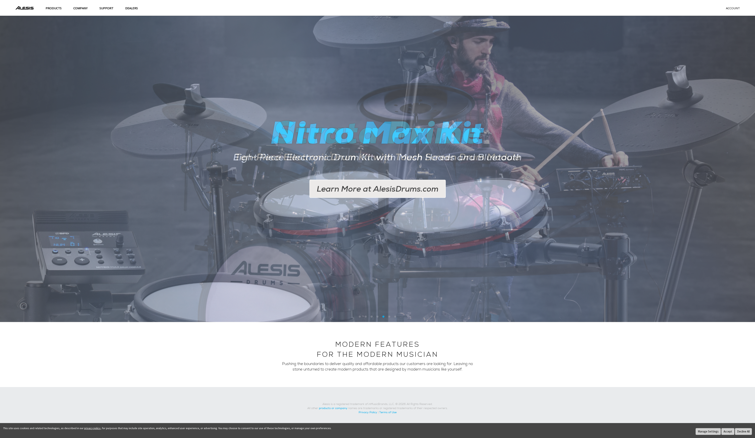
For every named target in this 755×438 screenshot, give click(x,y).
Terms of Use (388, 412)
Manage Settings (708, 431)
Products (54, 8)
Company (80, 8)
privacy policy (92, 428)
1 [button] (360, 317)
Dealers (131, 8)
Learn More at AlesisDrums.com (377, 189)
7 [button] (395, 317)
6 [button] (389, 317)
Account (733, 8)
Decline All (743, 431)
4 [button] (377, 317)
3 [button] (372, 317)
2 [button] (366, 317)
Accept (728, 431)
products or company (333, 408)
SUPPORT (106, 8)
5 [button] (383, 317)
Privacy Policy (368, 412)
